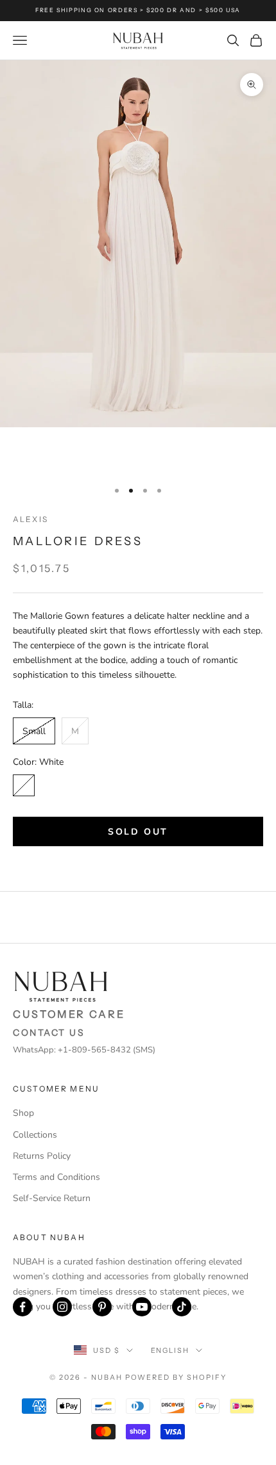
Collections (35, 1135)
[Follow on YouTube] (141, 1306)
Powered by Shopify (176, 1377)
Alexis (30, 519)
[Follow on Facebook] (22, 1306)
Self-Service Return (52, 1198)
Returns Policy (42, 1156)
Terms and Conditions (56, 1177)
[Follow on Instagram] (62, 1306)
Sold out (138, 832)
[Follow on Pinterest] (102, 1306)
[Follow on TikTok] (181, 1306)
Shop (23, 1113)
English (170, 1350)
